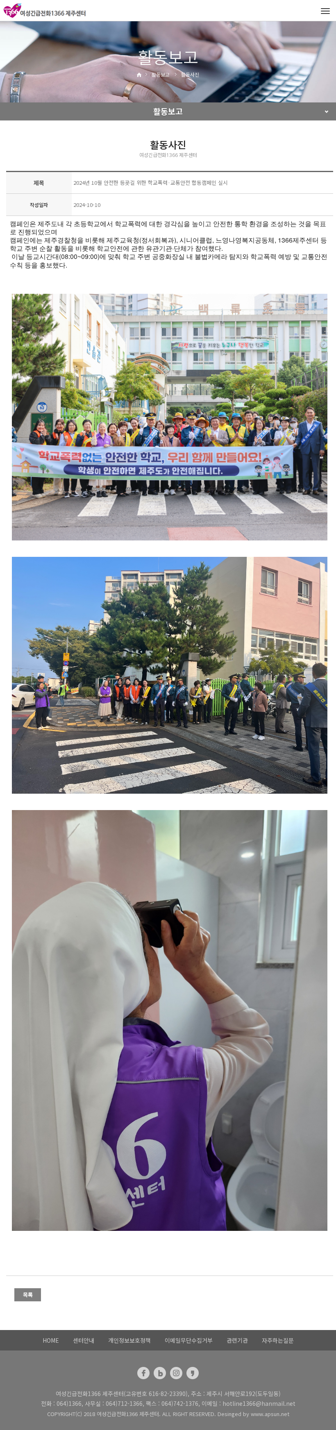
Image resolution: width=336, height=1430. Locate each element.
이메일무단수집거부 (189, 1340)
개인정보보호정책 (129, 1340)
